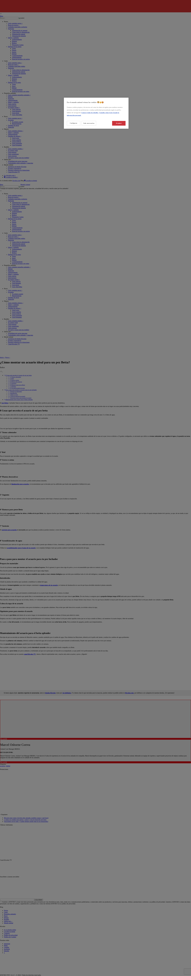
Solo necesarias (88, 123)
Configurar (73, 123)
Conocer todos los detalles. (90, 112)
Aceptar (119, 123)
